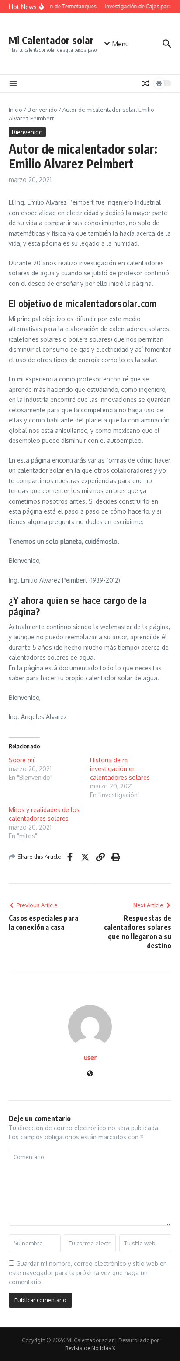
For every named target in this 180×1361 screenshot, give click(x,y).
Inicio (15, 109)
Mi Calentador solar (51, 40)
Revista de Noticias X (90, 1348)
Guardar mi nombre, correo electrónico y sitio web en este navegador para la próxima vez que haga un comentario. (88, 1273)
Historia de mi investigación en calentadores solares (120, 768)
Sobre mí (21, 760)
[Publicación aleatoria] (145, 83)
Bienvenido (42, 109)
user (90, 1057)
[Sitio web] (90, 1074)
